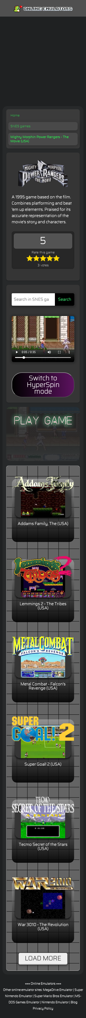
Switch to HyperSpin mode (43, 385)
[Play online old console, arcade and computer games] (43, 8)
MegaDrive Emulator (57, 989)
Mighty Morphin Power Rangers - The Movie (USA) (39, 139)
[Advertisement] (43, 61)
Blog (74, 1002)
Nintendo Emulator (55, 1002)
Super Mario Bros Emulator (53, 996)
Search (64, 299)
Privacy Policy (43, 1008)
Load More (43, 958)
